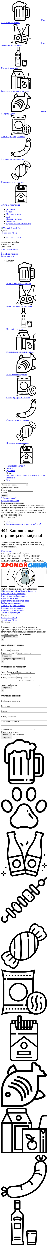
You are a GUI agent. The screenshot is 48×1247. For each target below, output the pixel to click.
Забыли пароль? (8, 498)
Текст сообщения (9, 685)
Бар (8, 216)
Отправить (6, 656)
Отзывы (25, 475)
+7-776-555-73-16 (14, 237)
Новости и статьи (37, 475)
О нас (9, 212)
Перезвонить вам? (9, 637)
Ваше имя (5, 650)
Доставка (10, 209)
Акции (9, 468)
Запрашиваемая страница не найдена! (23, 524)
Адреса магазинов (9, 249)
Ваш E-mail (6, 490)
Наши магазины (13, 214)
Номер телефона (8, 653)
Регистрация (12, 254)
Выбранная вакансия (10, 701)
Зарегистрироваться (10, 500)
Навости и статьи (14, 219)
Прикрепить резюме (10, 732)
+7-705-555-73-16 (9, 233)
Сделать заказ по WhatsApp (18, 224)
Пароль (4, 493)
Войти (4, 496)
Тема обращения (8, 672)
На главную (6, 551)
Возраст (4, 711)
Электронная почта (10, 721)
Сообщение (6, 730)
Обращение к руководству (12, 659)
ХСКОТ (10, 522)
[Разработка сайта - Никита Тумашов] (18, 591)
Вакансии (10, 221)
